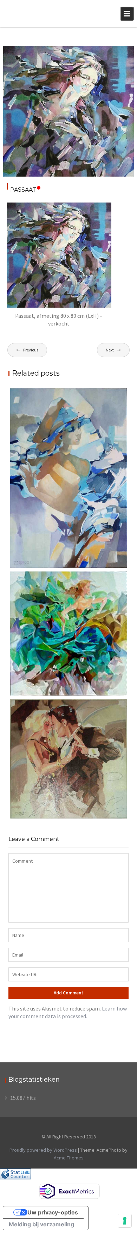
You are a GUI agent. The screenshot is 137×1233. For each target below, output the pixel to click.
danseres (104, 52)
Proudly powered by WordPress (43, 1150)
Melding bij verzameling (41, 1224)
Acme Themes (69, 1158)
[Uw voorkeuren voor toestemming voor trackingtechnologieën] (124, 1220)
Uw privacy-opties (52, 1212)
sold (123, 52)
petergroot (19, 59)
